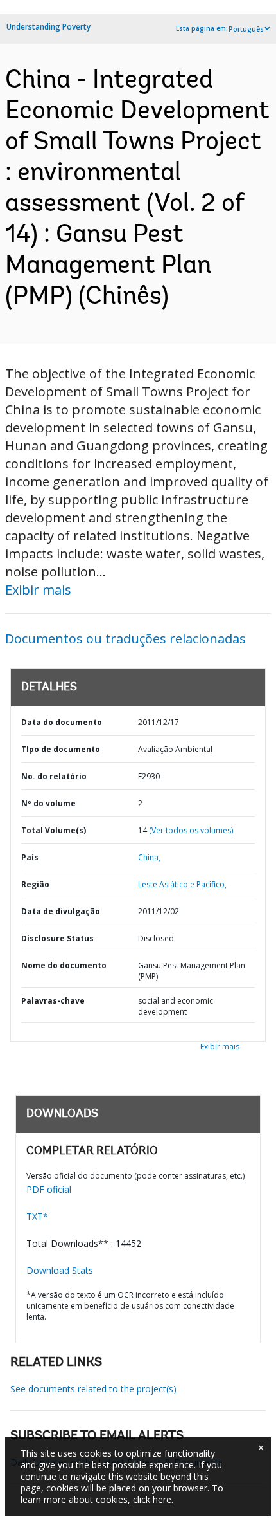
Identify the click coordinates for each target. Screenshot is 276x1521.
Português (246, 28)
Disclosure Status (57, 938)
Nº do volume (48, 803)
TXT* (37, 1216)
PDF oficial (48, 1189)
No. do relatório (54, 776)
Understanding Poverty (48, 26)
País (30, 857)
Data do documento (61, 722)
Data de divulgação (60, 911)
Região (35, 884)
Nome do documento (64, 965)
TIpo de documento (60, 749)
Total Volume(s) (53, 830)
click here (152, 1499)
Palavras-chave (53, 1000)
